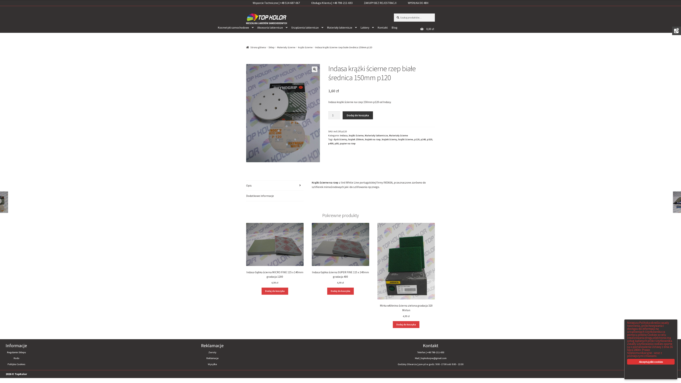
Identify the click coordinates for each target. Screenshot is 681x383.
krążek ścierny (389, 139)
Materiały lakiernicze (339, 27)
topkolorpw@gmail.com (434, 358)
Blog (394, 27)
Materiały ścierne (286, 47)
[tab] (275, 186)
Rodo (16, 358)
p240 (423, 139)
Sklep (271, 47)
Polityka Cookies (16, 364)
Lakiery (365, 27)
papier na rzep (348, 143)
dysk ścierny (340, 139)
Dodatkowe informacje (260, 196)
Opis (249, 185)
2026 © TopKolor (16, 374)
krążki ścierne (305, 47)
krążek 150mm (356, 139)
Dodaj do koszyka (358, 115)
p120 (416, 139)
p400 (330, 143)
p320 (429, 139)
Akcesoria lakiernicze (270, 27)
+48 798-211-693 (435, 352)
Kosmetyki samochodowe (233, 27)
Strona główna (258, 47)
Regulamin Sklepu (16, 352)
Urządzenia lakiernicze (305, 27)
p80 (337, 143)
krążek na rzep (373, 139)
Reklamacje (212, 358)
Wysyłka (212, 364)
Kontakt (383, 27)
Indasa (344, 135)
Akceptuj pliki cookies (651, 361)
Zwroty (212, 352)
